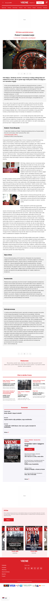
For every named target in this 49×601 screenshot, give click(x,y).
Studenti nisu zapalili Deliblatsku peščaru (9, 384)
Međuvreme (18, 364)
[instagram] (35, 568)
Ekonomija (15, 7)
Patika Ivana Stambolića (6, 396)
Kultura (29, 7)
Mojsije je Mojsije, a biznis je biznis (38, 393)
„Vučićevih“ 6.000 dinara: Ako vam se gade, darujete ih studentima (20, 426)
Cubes (31, 581)
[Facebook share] (19, 74)
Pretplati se (29, 449)
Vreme (21, 581)
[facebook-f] (25, 568)
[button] (4, 540)
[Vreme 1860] (12, 450)
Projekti (3, 576)
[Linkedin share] (30, 74)
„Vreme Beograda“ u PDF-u (11, 134)
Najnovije (4, 7)
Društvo (20, 7)
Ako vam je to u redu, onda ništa (39, 384)
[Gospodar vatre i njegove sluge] (24, 385)
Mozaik (34, 7)
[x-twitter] (29, 568)
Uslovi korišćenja (5, 571)
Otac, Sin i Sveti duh (30, 474)
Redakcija (4, 565)
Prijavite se (32, 2)
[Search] (3, 2)
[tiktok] (38, 568)
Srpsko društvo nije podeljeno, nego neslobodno (18, 419)
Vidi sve (5, 432)
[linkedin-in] (41, 568)
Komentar (39, 7)
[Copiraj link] (27, 74)
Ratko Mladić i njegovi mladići (13, 413)
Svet (25, 7)
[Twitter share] (22, 74)
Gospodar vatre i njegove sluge (23, 395)
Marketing (4, 569)
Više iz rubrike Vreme (24, 375)
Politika (9, 7)
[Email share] (24, 74)
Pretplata (40, 2)
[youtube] (32, 568)
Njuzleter (4, 574)
